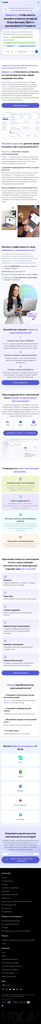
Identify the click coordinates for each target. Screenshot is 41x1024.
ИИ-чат (4, 877)
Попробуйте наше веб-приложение (20, 854)
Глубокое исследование (10, 888)
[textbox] (20, 40)
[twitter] (6, 989)
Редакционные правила (10, 959)
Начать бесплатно (20, 105)
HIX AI (20, 762)
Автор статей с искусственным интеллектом (17, 901)
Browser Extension (20, 805)
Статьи (4, 943)
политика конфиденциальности (12, 966)
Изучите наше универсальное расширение (22, 860)
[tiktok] (21, 989)
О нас (3, 952)
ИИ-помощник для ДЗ (9, 905)
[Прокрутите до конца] (14, 52)
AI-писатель (6, 898)
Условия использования (10, 969)
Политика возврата (8, 973)
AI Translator (21, 819)
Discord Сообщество (9, 976)
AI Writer (20, 776)
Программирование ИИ (10, 894)
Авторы (4, 956)
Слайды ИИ (5, 891)
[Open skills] (11, 51)
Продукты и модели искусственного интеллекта (18, 940)
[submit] (36, 51)
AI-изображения (7, 881)
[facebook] (3, 989)
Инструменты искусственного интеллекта (16, 931)
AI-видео (5, 884)
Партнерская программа (10, 963)
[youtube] (14, 989)
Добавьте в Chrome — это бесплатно (22, 433)
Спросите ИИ (6, 908)
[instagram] (17, 989)
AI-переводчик (7, 912)
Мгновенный (22, 51)
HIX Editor (20, 791)
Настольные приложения (10, 924)
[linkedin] (10, 989)
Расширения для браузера (11, 921)
